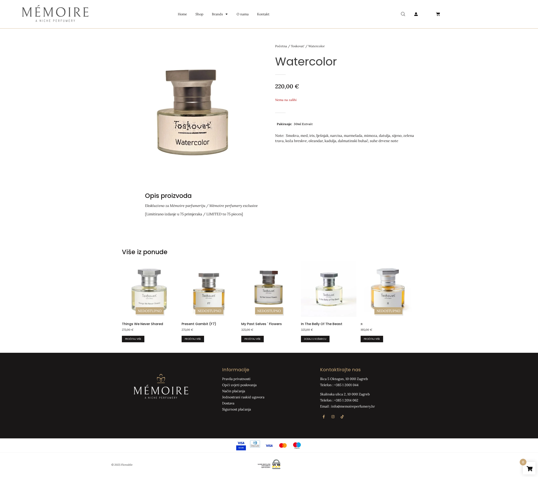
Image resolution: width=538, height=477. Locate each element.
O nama (243, 14)
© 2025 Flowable (122, 465)
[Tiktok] (342, 416)
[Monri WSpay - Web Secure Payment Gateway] (269, 468)
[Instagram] (332, 416)
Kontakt (263, 14)
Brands (217, 14)
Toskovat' (298, 46)
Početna (281, 46)
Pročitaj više (133, 339)
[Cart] (438, 14)
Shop (199, 14)
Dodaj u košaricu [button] (315, 339)
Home (182, 14)
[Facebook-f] (323, 416)
